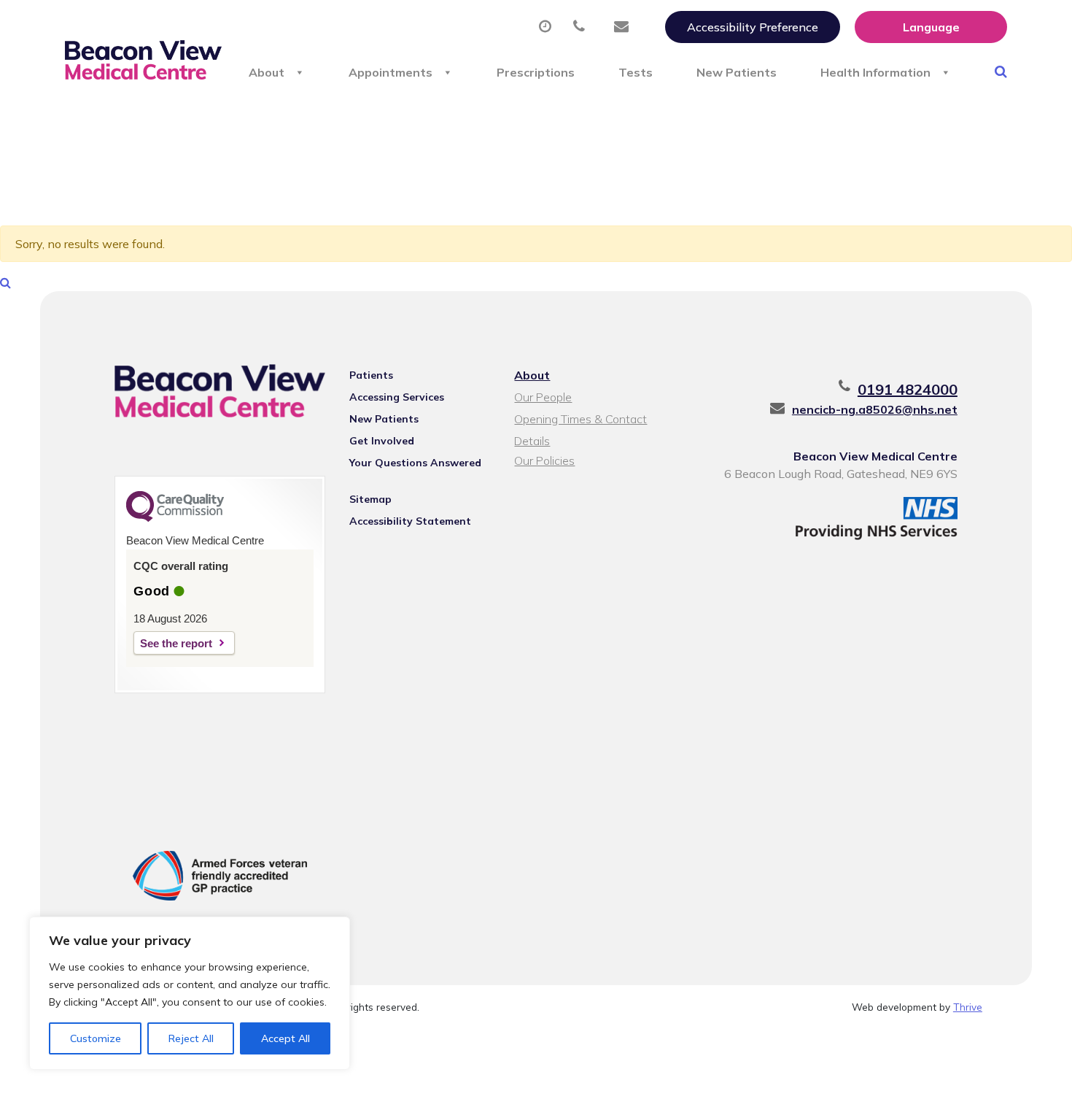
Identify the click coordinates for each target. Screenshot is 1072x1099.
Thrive (967, 1006)
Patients (371, 375)
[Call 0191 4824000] (582, 27)
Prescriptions (536, 72)
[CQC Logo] (175, 518)
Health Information (875, 72)
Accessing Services (396, 397)
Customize (95, 1038)
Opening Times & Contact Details (580, 421)
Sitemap (370, 499)
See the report (176, 643)
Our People (543, 397)
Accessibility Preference (752, 27)
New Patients (736, 72)
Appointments (390, 72)
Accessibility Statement (410, 521)
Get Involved (381, 440)
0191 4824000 (908, 389)
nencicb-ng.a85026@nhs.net (875, 409)
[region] (189, 993)
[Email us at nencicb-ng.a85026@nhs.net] (625, 27)
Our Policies (544, 460)
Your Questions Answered (415, 462)
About (266, 72)
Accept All (285, 1038)
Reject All (191, 1038)
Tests (635, 72)
